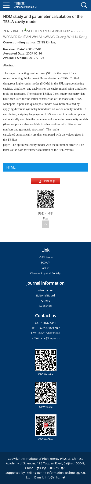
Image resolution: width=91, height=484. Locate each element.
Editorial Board (45, 295)
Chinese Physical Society (45, 273)
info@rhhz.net (55, 477)
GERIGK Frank (61, 31)
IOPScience (45, 257)
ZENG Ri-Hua (13, 31)
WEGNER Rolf (13, 36)
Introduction (45, 290)
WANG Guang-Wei (59, 36)
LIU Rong (80, 36)
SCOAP (46, 262)
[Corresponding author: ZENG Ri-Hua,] (25, 29)
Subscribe (45, 306)
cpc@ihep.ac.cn (51, 338)
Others (45, 300)
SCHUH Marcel (38, 31)
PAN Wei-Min (34, 36)
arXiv (45, 268)
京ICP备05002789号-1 (51, 468)
